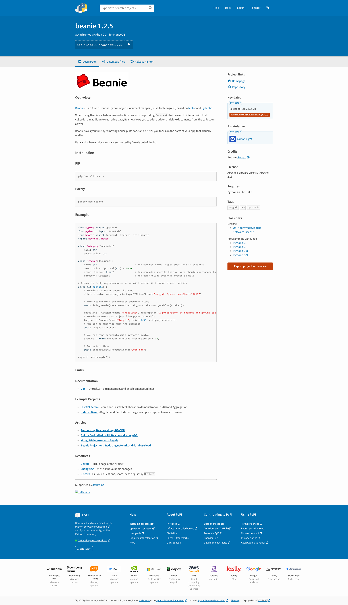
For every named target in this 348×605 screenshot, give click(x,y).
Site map (235, 600)
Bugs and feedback (214, 524)
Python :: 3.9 (240, 255)
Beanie (79, 108)
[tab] (87, 62)
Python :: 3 (239, 243)
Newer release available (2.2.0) (249, 114)
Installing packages (140, 524)
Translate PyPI (211, 533)
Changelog (87, 469)
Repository (238, 87)
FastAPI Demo (89, 407)
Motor (192, 108)
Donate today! (84, 549)
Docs (228, 8)
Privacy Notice (249, 538)
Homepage (238, 81)
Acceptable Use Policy (253, 543)
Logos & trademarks (177, 538)
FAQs (132, 543)
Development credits (215, 543)
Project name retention (142, 538)
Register (255, 8)
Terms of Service (250, 524)
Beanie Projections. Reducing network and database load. (116, 446)
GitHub (85, 464)
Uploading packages (141, 528)
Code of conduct (250, 533)
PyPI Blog (172, 524)
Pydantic (207, 108)
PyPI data (234, 102)
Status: (92, 540)
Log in (241, 8)
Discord (85, 474)
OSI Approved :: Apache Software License (247, 230)
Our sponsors (174, 543)
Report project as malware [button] (250, 266)
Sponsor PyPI (211, 538)
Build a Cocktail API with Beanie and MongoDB (109, 435)
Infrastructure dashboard (180, 528)
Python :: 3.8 (240, 251)
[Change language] (268, 8)
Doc (83, 389)
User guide (135, 533)
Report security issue (252, 528)
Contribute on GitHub (216, 528)
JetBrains (98, 485)
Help (216, 8)
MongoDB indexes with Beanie (99, 440)
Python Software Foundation (91, 527)
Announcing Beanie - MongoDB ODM (103, 430)
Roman (241, 157)
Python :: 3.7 (240, 247)
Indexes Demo (89, 412)
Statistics (172, 533)
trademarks (144, 600)
